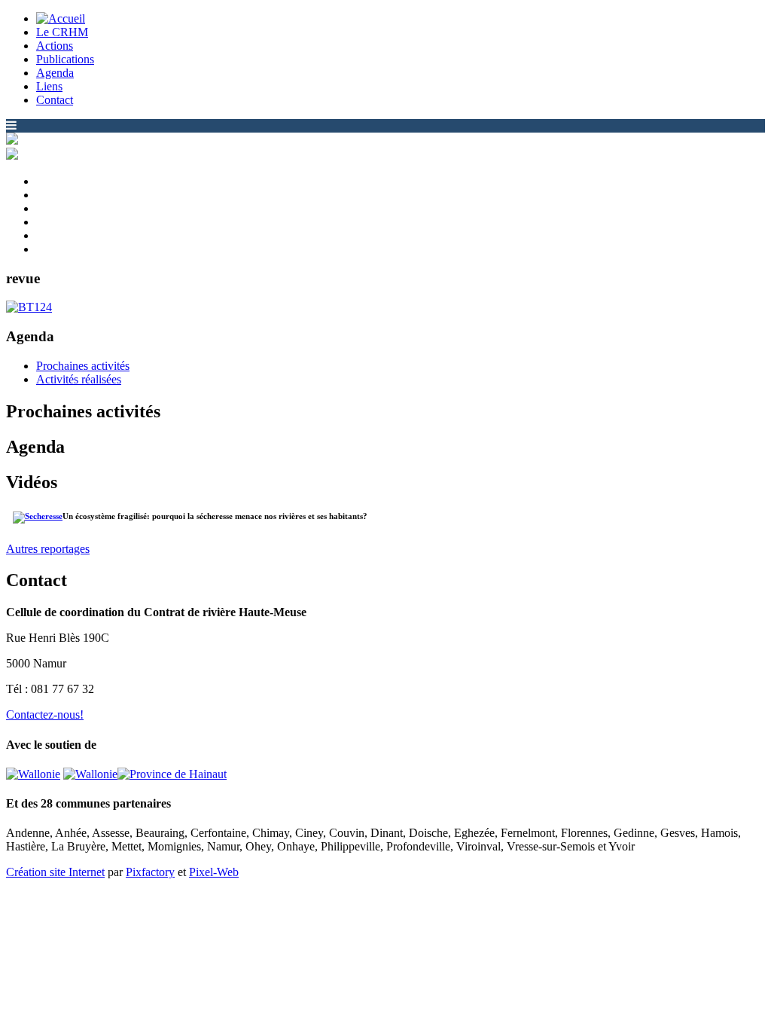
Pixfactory (150, 872)
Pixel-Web (214, 872)
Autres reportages (48, 548)
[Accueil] (60, 18)
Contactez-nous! (45, 714)
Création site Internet (55, 872)
